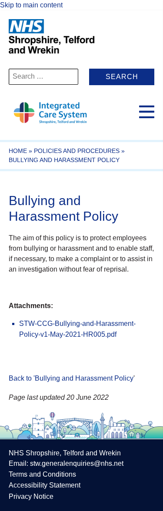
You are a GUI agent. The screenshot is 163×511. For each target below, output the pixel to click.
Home (18, 150)
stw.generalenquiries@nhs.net (76, 463)
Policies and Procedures (77, 150)
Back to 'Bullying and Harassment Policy (71, 378)
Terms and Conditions (42, 474)
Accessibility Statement (44, 485)
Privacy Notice (31, 496)
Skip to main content (31, 5)
